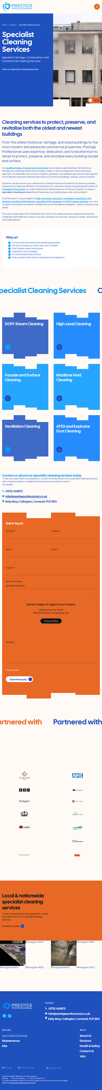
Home (4, 25)
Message (10, 642)
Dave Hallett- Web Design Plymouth (23, 1083)
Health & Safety (90, 1046)
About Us (85, 1035)
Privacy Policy (43, 1080)
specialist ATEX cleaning (48, 201)
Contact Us (87, 1051)
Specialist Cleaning (14, 1035)
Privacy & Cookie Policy (36, 1078)
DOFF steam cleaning (77, 201)
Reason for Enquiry (14, 581)
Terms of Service (57, 1080)
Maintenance (11, 1040)
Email (9, 549)
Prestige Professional (13, 189)
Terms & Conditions (18, 1078)
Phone (54, 549)
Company (55, 531)
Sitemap (5, 1078)
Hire (4, 1046)
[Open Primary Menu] (97, 7)
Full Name (11, 531)
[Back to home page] (17, 6)
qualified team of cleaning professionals (27, 168)
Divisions (12, 25)
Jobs (83, 1056)
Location (10, 567)
